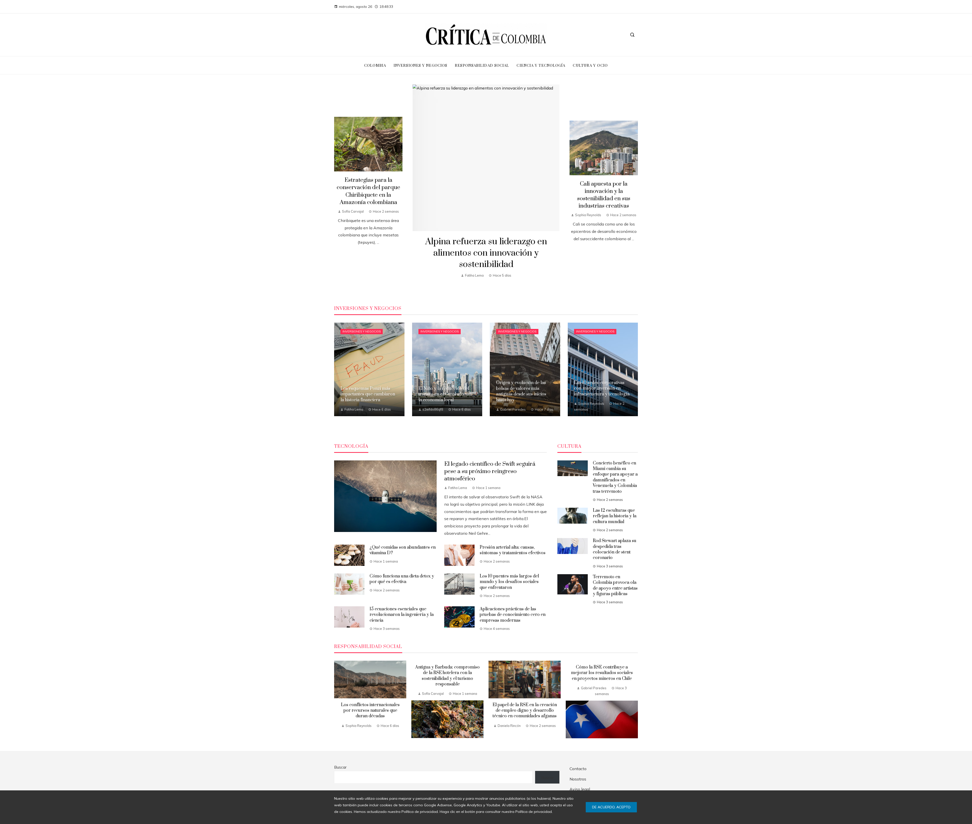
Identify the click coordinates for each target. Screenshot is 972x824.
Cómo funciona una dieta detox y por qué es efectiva (402, 579)
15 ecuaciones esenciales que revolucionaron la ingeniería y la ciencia (402, 614)
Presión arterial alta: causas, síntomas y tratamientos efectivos (512, 550)
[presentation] (338, 699)
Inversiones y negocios (361, 331)
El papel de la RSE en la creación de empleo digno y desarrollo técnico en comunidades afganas (525, 710)
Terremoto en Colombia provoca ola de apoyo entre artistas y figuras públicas (615, 585)
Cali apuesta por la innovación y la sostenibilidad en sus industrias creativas (603, 195)
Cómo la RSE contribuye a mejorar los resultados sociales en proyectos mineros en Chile (602, 672)
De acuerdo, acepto (611, 807)
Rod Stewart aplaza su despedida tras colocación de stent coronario (614, 549)
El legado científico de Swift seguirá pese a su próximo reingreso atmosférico (489, 471)
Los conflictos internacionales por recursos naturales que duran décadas (370, 710)
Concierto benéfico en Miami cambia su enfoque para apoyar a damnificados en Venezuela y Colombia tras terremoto (615, 477)
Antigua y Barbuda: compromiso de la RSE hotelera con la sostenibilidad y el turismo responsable (447, 675)
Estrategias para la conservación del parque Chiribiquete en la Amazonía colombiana (368, 191)
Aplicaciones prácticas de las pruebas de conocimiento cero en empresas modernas (512, 614)
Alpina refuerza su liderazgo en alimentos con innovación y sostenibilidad (486, 253)
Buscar (340, 767)
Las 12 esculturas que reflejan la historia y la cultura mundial (614, 516)
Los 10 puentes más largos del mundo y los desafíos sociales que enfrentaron (509, 581)
